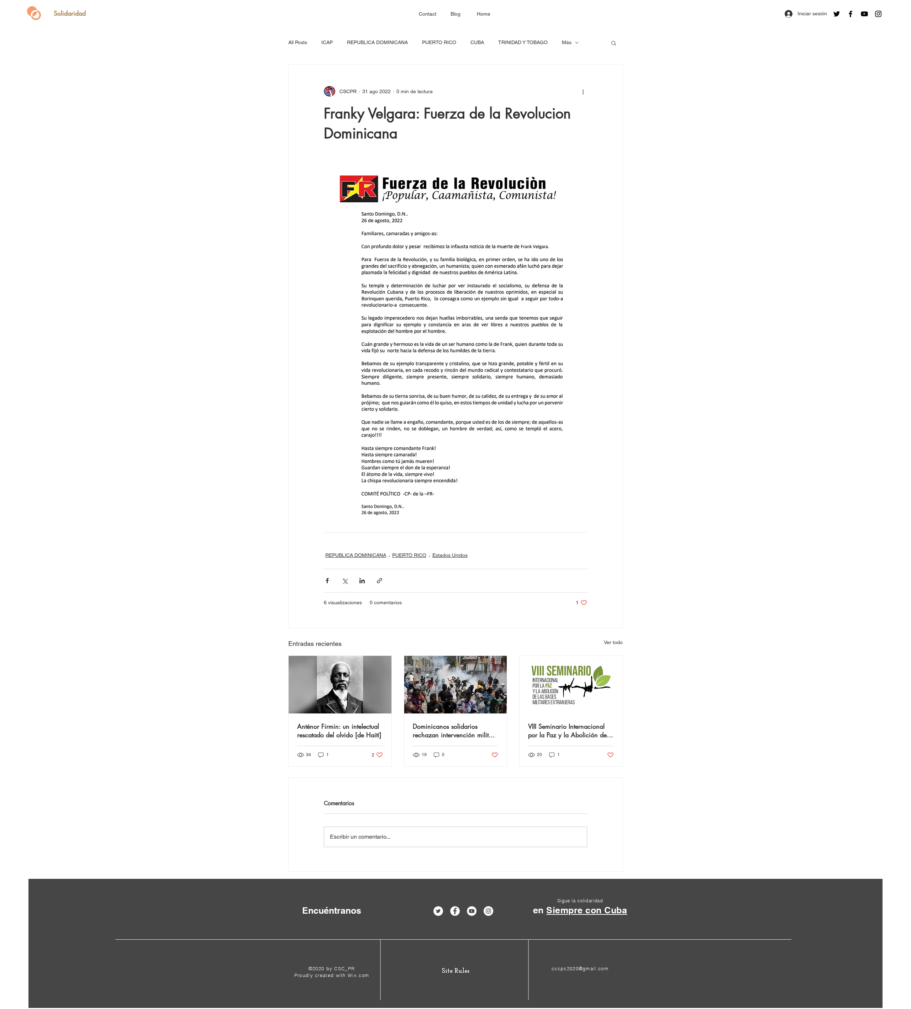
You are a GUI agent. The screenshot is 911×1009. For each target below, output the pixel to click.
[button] (613, 43)
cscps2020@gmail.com (580, 968)
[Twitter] (836, 14)
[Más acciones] (583, 91)
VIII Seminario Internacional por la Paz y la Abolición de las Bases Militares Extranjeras (569, 730)
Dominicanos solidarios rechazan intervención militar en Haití (453, 730)
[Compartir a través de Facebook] (327, 580)
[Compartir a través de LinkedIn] (362, 580)
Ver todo (613, 642)
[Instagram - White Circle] (488, 911)
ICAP (327, 42)
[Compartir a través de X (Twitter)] (344, 580)
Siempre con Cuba (586, 910)
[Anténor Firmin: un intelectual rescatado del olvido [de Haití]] (340, 684)
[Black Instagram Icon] (878, 14)
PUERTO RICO (439, 42)
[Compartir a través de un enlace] (379, 580)
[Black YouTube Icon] (864, 14)
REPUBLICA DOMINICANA (377, 42)
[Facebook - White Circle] (455, 911)
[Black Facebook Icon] (850, 14)
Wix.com (358, 975)
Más (567, 42)
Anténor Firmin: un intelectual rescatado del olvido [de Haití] (339, 730)
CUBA (477, 42)
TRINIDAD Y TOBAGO (523, 42)
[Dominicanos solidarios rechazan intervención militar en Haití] (455, 684)
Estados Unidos (450, 555)
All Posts (297, 42)
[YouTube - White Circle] (471, 911)
